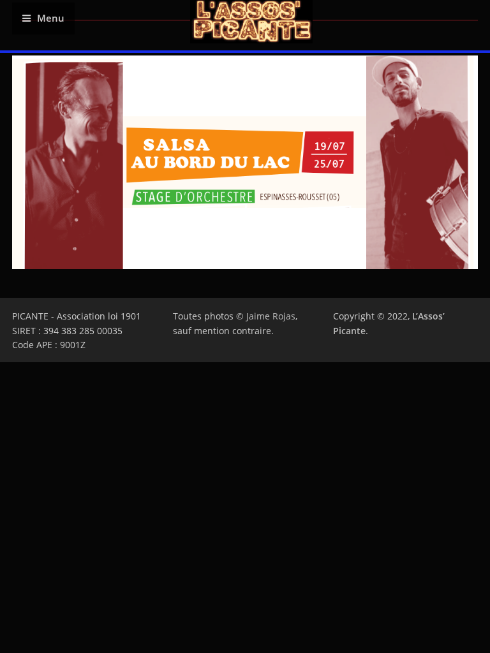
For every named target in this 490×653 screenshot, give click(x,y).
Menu (50, 18)
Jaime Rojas (270, 316)
